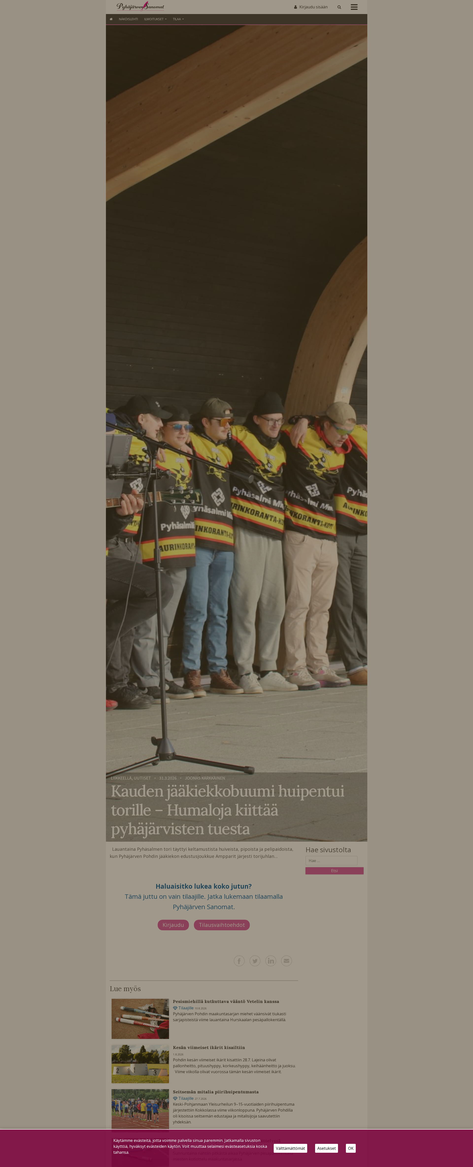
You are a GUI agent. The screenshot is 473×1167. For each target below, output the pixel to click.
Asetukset (326, 1148)
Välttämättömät (290, 1148)
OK (351, 1148)
